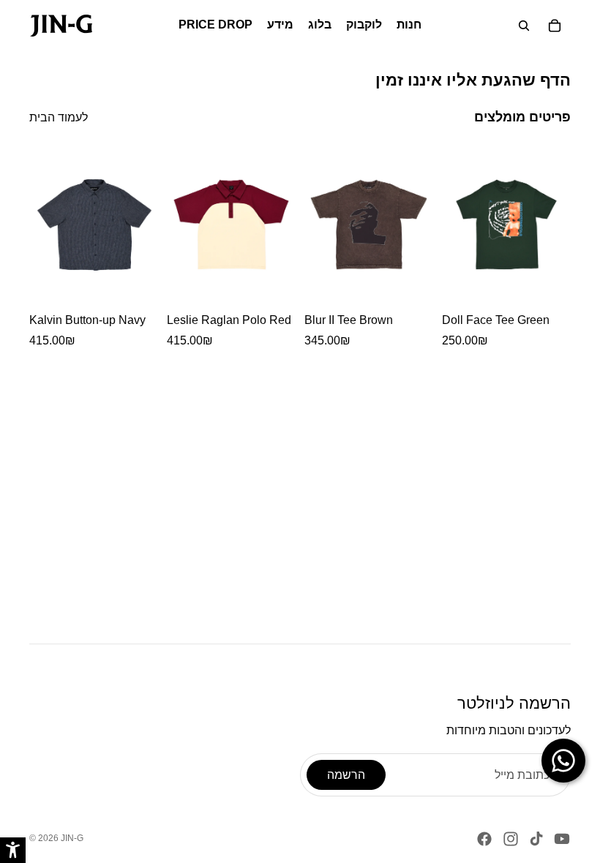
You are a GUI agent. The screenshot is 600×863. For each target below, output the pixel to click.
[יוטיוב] (562, 839)
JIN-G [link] (72, 838)
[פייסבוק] (484, 839)
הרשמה (346, 775)
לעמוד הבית (58, 117)
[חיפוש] (524, 26)
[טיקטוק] (536, 839)
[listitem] (93, 246)
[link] (61, 26)
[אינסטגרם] (511, 839)
